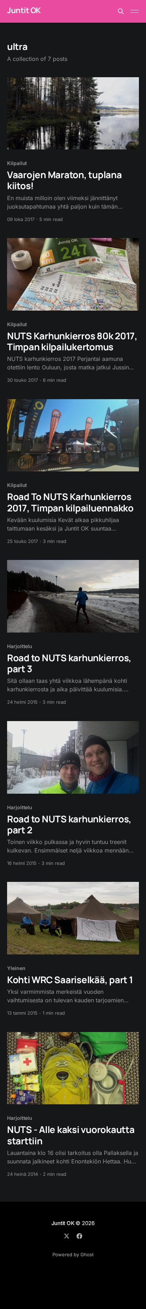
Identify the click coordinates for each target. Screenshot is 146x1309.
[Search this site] (121, 11)
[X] (66, 1236)
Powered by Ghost (73, 1254)
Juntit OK (24, 10)
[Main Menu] (134, 11)
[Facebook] (79, 1236)
